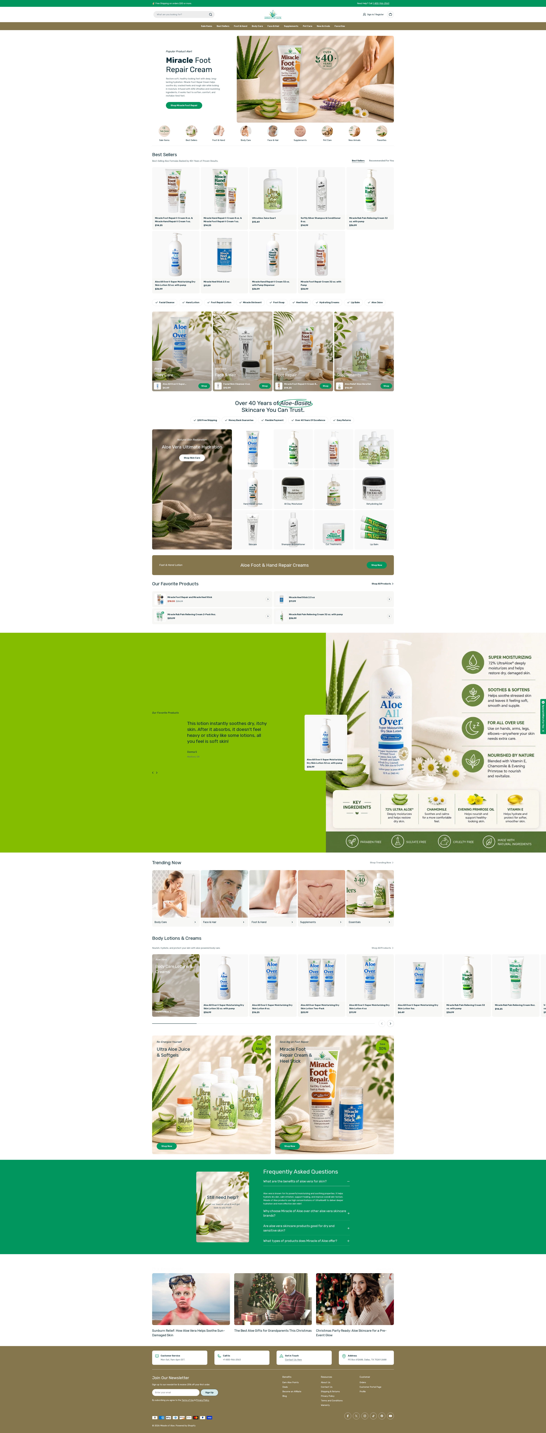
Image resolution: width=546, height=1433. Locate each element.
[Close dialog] (319, 684)
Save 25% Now (273, 732)
